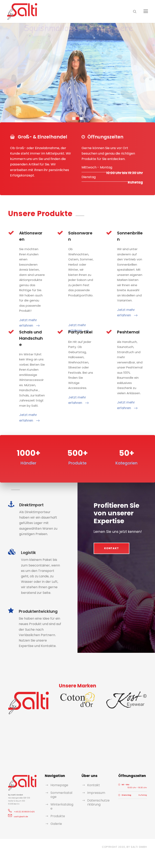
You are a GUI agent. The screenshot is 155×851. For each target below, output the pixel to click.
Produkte (57, 816)
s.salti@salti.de (21, 816)
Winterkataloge (61, 806)
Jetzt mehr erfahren (28, 323)
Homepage (59, 785)
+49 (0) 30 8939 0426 (24, 812)
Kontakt (93, 785)
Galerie (56, 823)
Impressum (96, 792)
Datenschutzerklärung (98, 802)
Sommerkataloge (61, 794)
